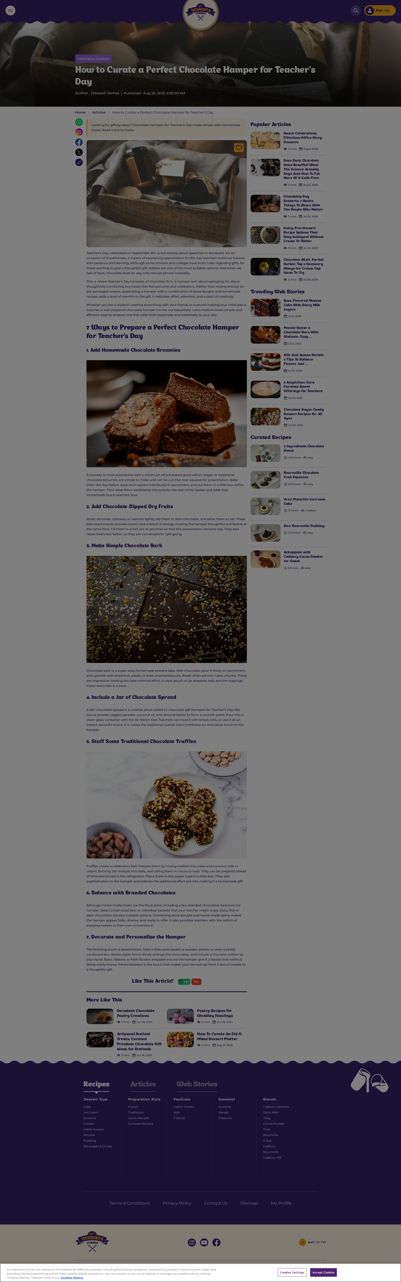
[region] (200, 1272)
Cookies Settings (292, 1272)
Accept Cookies (323, 1272)
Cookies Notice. (72, 1277)
